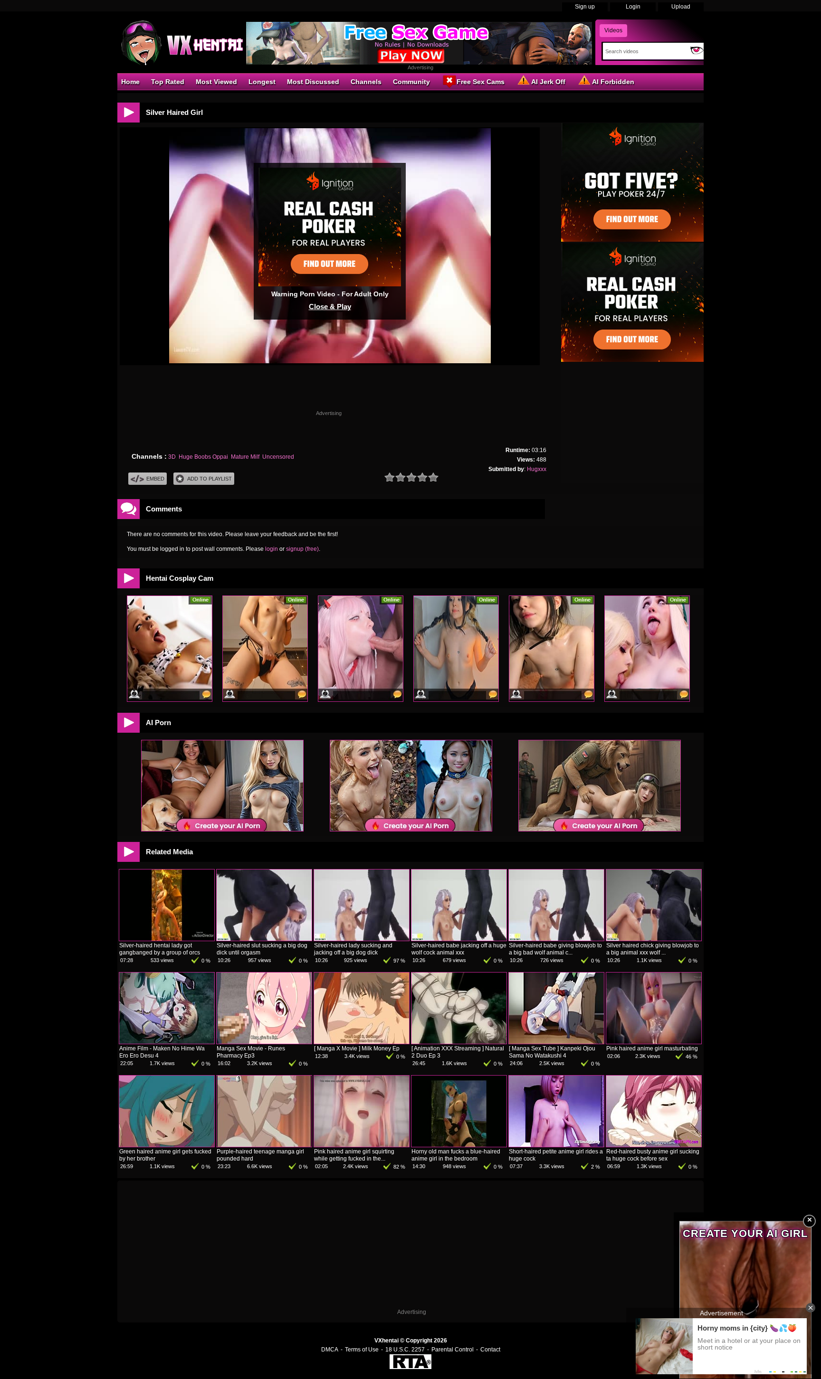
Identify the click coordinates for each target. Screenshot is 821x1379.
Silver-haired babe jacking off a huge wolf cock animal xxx (458, 949)
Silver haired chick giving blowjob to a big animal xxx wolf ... (652, 949)
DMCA (329, 1349)
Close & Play (330, 306)
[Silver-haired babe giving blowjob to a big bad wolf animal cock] (556, 938)
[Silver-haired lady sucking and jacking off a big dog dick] (361, 938)
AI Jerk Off (548, 81)
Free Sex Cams (481, 81)
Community (411, 81)
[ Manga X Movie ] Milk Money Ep (357, 1048)
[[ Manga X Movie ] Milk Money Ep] (361, 1042)
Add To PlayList (209, 479)
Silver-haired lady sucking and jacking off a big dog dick (353, 949)
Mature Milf (245, 456)
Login (633, 6)
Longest (262, 81)
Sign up (585, 6)
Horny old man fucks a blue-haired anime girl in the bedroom (455, 1155)
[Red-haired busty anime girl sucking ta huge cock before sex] (653, 1145)
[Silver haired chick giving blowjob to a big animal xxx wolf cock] (653, 938)
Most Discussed (313, 81)
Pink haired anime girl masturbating (652, 1048)
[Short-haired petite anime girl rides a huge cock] (556, 1145)
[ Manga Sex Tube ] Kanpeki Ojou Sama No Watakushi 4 (552, 1052)
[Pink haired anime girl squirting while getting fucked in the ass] (361, 1145)
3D (172, 456)
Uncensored (278, 456)
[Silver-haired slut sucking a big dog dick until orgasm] (264, 938)
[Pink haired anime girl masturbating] (653, 1042)
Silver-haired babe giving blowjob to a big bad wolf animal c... (555, 949)
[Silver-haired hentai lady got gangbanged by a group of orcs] (166, 938)
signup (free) (302, 549)
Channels (366, 81)
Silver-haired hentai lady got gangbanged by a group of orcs (159, 949)
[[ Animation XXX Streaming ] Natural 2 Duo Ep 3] (458, 1042)
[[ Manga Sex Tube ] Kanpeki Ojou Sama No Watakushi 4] (556, 1042)
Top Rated (167, 81)
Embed (155, 479)
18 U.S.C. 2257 (405, 1349)
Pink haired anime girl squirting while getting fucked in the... (354, 1155)
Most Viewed (216, 81)
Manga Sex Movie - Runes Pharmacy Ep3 (251, 1052)
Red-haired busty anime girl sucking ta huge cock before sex (652, 1155)
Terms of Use (362, 1349)
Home (130, 81)
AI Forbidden (613, 81)
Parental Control (452, 1349)
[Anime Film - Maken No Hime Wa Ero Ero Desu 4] (166, 1042)
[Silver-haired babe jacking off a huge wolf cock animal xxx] (458, 938)
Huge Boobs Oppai (203, 456)
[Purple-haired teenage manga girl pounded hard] (264, 1145)
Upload (680, 6)
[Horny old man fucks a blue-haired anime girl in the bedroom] (458, 1145)
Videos (613, 30)
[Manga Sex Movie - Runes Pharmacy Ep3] (264, 1042)
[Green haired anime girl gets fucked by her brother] (166, 1145)
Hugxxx (536, 469)
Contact (490, 1349)
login (271, 549)
